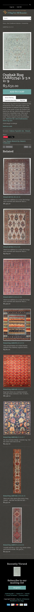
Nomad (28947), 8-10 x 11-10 (12, 297)
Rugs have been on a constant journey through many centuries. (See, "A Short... (16, 392)
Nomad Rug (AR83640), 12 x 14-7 (13, 389)
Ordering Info (9, 593)
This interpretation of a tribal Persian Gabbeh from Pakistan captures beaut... (15, 346)
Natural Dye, (16, 141)
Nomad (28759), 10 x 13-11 (11, 197)
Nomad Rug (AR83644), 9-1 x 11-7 (14, 437)
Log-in (12, 7)
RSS (13, 2)
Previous (9, 147)
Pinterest (20, 2)
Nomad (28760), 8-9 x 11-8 (11, 247)
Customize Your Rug (10, 100)
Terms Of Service (11, 595)
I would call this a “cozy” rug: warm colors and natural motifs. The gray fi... (17, 548)
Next (26, 147)
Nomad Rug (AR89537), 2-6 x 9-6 (13, 545)
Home (4, 23)
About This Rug (9, 97)
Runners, (23, 141)
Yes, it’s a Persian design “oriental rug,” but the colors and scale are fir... (17, 440)
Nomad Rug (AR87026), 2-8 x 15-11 (14, 496)
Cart (19, 7)
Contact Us (19, 593)
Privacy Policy (23, 595)
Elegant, (9, 141)
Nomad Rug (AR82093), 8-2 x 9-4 (13, 343)
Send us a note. (7, 126)
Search (30, 4)
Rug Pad (22, 100)
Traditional (6, 143)
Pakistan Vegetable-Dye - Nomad (19, 131)
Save (6, 137)
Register (17, 588)
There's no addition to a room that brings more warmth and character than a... (16, 200)
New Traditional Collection (14, 23)
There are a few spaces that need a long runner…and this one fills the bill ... (15, 499)
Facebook (17, 2)
